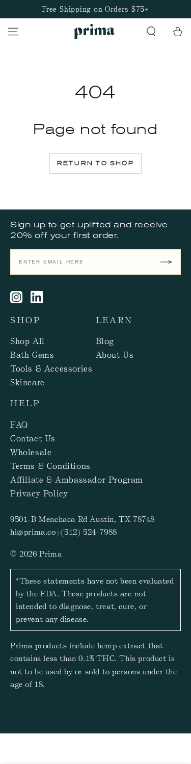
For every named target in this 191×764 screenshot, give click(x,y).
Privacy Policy (39, 492)
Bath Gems (32, 354)
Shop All (27, 340)
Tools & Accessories (51, 368)
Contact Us (33, 437)
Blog (105, 340)
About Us (115, 354)
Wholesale (30, 451)
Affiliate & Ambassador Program (76, 479)
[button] (151, 31)
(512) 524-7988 (89, 531)
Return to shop (95, 163)
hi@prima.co (33, 531)
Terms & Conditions (50, 465)
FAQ (19, 424)
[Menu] (13, 31)
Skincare (27, 381)
